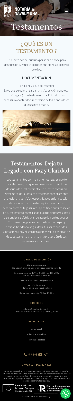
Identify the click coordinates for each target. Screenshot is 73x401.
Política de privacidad (36, 334)
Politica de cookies (36, 339)
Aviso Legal (36, 329)
